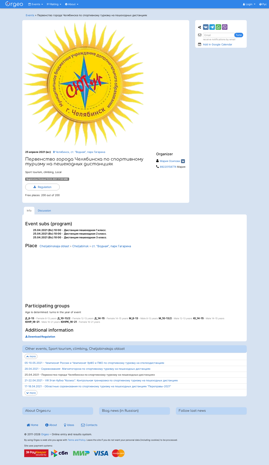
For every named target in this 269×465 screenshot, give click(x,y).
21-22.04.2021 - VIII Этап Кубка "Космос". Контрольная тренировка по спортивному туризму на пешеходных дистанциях (101, 380)
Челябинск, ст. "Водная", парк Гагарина (80, 151)
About (71, 4)
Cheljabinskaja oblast (54, 246)
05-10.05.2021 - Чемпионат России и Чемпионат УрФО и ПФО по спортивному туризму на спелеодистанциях (94, 362)
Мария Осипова (170, 161)
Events (36, 4)
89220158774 (168, 166)
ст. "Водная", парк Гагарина (111, 246)
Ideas (70, 425)
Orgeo (45, 434)
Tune (239, 34)
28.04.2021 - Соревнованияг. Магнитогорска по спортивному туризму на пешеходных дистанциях (87, 368)
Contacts (91, 425)
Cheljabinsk (80, 246)
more (32, 356)
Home (34, 425)
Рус (264, 4)
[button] (249, 4)
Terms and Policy (76, 440)
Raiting (54, 4)
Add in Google (217, 44)
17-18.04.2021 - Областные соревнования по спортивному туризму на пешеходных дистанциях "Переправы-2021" (98, 386)
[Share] (206, 27)
